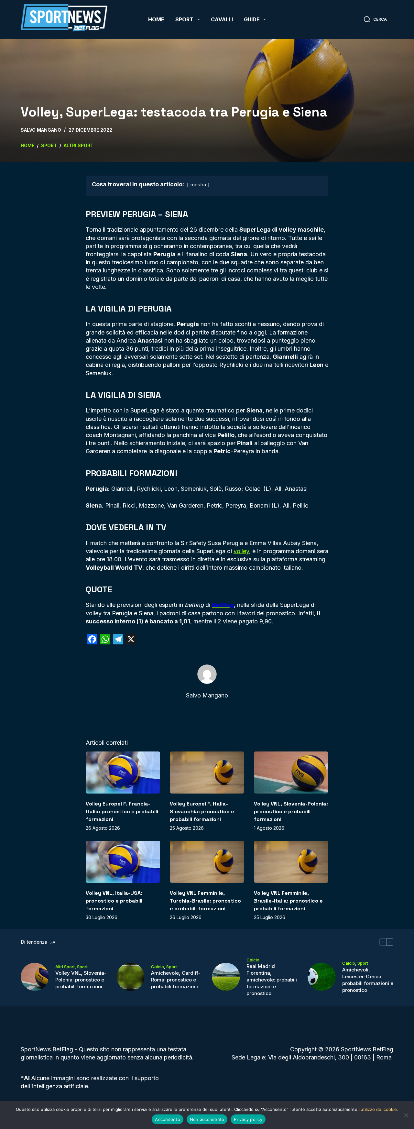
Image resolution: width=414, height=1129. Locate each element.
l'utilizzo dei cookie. (378, 1109)
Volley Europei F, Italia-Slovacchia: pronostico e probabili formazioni (202, 811)
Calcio (157, 966)
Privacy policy (248, 1119)
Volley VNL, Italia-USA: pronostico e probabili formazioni (114, 901)
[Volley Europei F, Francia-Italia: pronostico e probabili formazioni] (123, 772)
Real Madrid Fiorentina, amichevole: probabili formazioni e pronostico (271, 979)
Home (156, 19)
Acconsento (167, 1119)
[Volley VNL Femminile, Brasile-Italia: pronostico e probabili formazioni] (291, 861)
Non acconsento (207, 1119)
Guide (252, 19)
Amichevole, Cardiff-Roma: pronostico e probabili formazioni (176, 980)
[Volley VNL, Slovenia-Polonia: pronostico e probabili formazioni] (291, 772)
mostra (198, 184)
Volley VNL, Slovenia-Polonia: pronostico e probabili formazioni (291, 811)
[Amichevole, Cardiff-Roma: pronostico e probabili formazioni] (130, 977)
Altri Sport (65, 966)
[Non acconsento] (406, 1115)
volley (241, 551)
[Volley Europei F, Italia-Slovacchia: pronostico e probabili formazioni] (207, 772)
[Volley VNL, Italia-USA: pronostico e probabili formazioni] (123, 861)
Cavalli (222, 19)
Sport (184, 19)
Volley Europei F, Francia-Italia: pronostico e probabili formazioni (122, 811)
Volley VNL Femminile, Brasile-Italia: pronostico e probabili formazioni (288, 901)
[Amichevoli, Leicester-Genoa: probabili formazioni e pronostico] (322, 977)
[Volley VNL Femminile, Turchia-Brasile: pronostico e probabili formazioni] (207, 861)
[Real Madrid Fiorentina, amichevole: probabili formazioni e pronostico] (226, 977)
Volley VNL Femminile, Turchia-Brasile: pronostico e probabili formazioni (205, 901)
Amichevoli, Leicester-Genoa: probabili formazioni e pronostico (367, 980)
